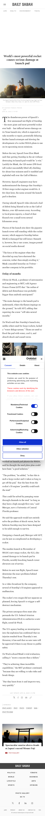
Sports (11, 785)
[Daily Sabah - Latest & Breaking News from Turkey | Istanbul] (22, 4)
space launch (7, 708)
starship (29, 708)
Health (13, 11)
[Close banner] (41, 359)
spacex (22, 708)
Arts (34, 781)
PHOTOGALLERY (14, 753)
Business (34, 777)
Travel (37, 11)
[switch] (34, 414)
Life (5, 11)
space (15, 708)
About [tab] (36, 365)
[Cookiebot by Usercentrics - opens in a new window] (27, 358)
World (11, 777)
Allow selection (22, 449)
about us (21, 810)
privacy (12, 810)
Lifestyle (11, 781)
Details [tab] (22, 365)
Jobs (5, 810)
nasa (35, 708)
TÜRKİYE (33, 773)
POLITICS (11, 773)
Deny (22, 455)
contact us (31, 810)
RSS (40, 810)
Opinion (34, 785)
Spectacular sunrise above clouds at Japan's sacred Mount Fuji (22, 746)
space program (7, 712)
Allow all (22, 442)
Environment (25, 11)
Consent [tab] (8, 365)
